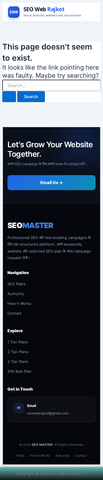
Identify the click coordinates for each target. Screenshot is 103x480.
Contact (14, 313)
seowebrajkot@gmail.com (47, 413)
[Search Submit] (9, 96)
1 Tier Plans (17, 342)
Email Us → (51, 182)
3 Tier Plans (17, 361)
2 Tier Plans (17, 351)
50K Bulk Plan (19, 371)
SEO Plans (16, 284)
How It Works (19, 303)
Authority (15, 293)
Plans (20, 456)
